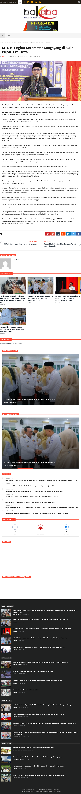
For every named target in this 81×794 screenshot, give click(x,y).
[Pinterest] (32, 2)
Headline (7, 42)
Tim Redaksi (57, 791)
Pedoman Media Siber (43, 791)
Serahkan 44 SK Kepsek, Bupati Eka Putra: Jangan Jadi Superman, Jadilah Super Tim (40, 298)
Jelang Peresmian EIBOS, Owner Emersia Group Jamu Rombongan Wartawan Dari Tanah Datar (44, 723)
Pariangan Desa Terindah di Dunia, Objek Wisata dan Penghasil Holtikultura (38, 766)
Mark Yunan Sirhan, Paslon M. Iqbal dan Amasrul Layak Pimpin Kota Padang (38, 714)
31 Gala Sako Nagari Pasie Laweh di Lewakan (20, 242)
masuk (9, 343)
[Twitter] (28, 2)
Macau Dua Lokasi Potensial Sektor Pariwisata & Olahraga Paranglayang (37, 757)
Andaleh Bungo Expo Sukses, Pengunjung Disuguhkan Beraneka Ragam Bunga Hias (40, 662)
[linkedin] (68, 234)
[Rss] (40, 2)
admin (3, 56)
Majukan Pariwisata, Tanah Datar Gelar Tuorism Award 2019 (33, 747)
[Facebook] (24, 2)
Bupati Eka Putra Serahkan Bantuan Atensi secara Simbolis (60, 243)
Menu (9, 35)
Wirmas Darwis (17, 664)
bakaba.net (42, 789)
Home (1, 42)
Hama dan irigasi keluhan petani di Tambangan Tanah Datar (33, 671)
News (26, 56)
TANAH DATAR (32, 56)
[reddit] (63, 234)
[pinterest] (47, 234)
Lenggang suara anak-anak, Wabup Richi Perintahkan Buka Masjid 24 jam (37, 680)
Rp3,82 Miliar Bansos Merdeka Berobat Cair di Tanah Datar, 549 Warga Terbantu (12, 329)
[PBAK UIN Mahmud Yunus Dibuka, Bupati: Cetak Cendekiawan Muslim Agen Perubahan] (40, 379)
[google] (52, 234)
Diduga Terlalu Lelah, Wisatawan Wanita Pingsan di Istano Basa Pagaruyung (39, 775)
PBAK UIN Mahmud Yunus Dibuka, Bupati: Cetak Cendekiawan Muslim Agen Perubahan (67, 298)
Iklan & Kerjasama (28, 791)
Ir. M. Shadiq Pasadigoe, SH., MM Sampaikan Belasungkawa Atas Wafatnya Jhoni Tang (42, 705)
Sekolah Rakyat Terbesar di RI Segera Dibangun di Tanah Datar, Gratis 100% (38, 647)
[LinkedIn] (36, 2)
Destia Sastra (17, 614)
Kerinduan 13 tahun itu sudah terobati (26, 690)
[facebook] (78, 234)
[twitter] (73, 234)
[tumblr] (58, 234)
